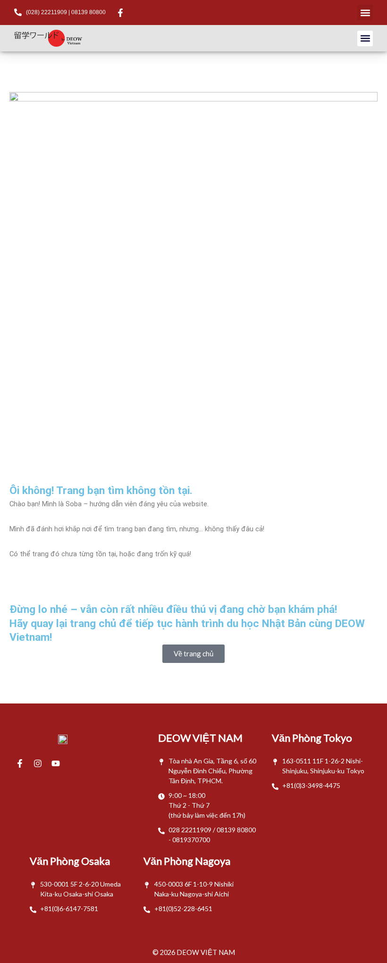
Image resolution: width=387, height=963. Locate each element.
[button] (365, 12)
